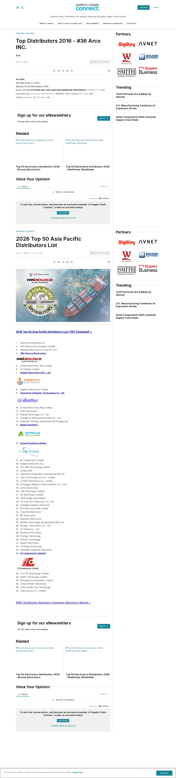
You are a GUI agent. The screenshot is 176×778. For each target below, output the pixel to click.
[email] (71, 70)
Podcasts (131, 23)
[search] (22, 7)
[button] (18, 7)
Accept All (164, 773)
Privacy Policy (78, 772)
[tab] (23, 187)
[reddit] (67, 70)
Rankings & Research (113, 23)
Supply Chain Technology (69, 23)
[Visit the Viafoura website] (104, 198)
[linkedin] (58, 70)
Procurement (92, 23)
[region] (63, 192)
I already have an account (63, 218)
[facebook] (54, 70)
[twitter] (63, 70)
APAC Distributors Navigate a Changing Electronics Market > (53, 602)
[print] (109, 70)
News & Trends (47, 23)
